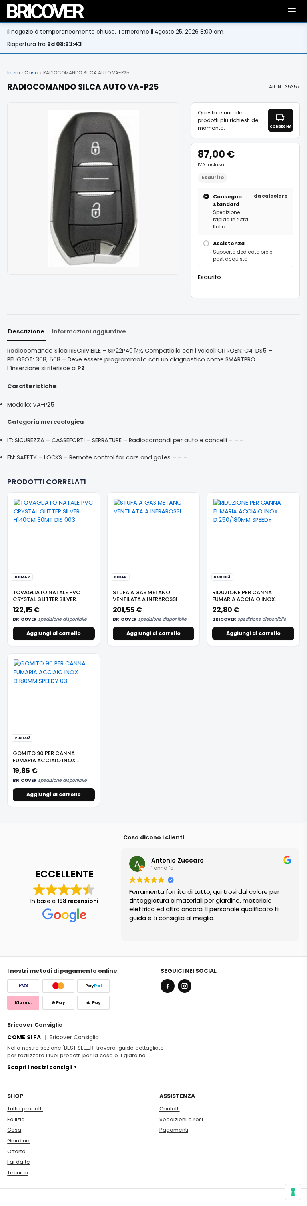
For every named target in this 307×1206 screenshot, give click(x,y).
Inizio (13, 73)
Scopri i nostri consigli (41, 1067)
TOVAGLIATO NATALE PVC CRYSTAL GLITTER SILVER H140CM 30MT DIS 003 (46, 599)
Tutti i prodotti (25, 1108)
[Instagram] (184, 986)
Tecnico (17, 1172)
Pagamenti (173, 1130)
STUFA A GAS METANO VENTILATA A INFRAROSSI (145, 596)
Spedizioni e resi (181, 1119)
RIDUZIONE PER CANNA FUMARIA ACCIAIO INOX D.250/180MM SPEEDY (243, 599)
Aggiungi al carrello (53, 633)
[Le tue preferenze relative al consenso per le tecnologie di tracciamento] (293, 1192)
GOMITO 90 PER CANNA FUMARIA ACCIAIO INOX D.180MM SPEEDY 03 (44, 760)
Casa (31, 73)
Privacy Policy (282, 1197)
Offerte (16, 1151)
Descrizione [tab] (26, 331)
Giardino (18, 1140)
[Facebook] (167, 986)
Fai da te (18, 1162)
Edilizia (16, 1119)
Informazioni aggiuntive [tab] (89, 331)
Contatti (169, 1108)
